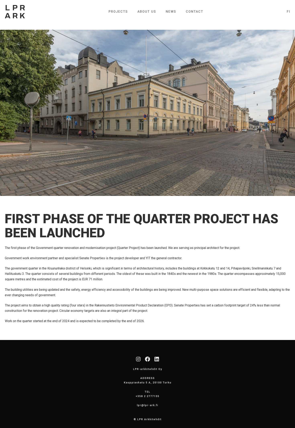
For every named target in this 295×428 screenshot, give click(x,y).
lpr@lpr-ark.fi (147, 405)
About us (146, 11)
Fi (288, 11)
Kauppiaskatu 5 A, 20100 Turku (147, 382)
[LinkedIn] (157, 359)
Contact (194, 11)
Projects (118, 11)
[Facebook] (147, 359)
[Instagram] (138, 359)
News (171, 11)
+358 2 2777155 (147, 396)
